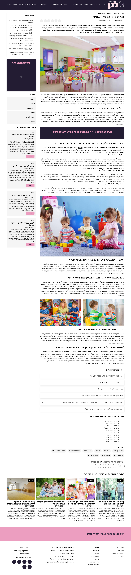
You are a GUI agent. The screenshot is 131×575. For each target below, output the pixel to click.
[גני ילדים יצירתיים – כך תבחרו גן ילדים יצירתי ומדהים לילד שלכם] (80, 489)
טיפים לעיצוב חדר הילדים (65, 554)
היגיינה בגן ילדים (74, 451)
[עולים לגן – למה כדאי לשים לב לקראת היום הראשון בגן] (110, 489)
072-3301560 (24, 554)
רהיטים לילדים (30, 132)
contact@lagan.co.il (21, 551)
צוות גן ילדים (106, 455)
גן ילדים (80, 148)
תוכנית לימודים (93, 455)
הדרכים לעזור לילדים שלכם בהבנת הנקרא (60, 562)
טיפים (32, 163)
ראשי (123, 14)
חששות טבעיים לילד (58, 451)
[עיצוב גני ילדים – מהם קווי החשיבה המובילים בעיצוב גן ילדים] (21, 489)
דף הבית (121, 551)
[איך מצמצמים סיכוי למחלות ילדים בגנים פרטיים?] (50, 489)
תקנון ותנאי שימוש (118, 554)
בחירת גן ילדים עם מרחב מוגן (64, 556)
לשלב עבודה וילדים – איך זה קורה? (62, 559)
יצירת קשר (120, 556)
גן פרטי (98, 451)
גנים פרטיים (87, 451)
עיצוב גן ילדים (118, 455)
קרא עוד (30, 156)
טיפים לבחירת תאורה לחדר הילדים (62, 551)
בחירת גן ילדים (118, 451)
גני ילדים (116, 14)
